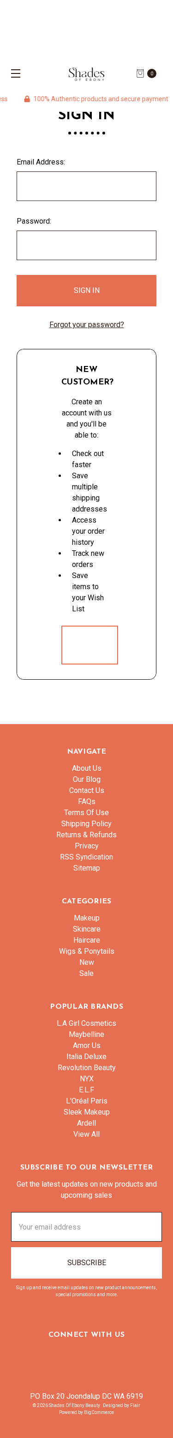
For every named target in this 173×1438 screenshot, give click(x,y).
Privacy (87, 845)
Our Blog (87, 779)
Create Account (89, 645)
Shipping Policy (86, 823)
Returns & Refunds (86, 834)
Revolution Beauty (87, 1067)
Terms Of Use (86, 812)
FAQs (86, 801)
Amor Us (87, 1045)
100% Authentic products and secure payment (93, 99)
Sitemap (86, 868)
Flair (135, 1405)
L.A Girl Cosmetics (86, 1023)
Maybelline (86, 1034)
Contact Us (86, 790)
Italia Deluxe (86, 1056)
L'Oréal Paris (86, 1101)
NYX (87, 1078)
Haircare (86, 940)
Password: (34, 221)
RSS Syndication (86, 857)
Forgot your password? (86, 324)
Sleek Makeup (87, 1112)
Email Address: (41, 162)
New (86, 962)
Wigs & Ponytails (86, 951)
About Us (86, 768)
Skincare (87, 929)
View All (86, 1134)
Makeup (87, 918)
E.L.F (86, 1089)
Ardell (86, 1123)
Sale (86, 973)
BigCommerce (99, 1412)
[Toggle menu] (12, 73)
